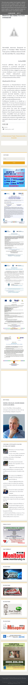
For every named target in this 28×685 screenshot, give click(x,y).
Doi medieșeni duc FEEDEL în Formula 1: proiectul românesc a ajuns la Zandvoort (16, 477)
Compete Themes (12, 682)
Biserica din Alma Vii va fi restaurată (13, 16)
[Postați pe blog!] (4, 124)
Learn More (11, 13)
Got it (19, 13)
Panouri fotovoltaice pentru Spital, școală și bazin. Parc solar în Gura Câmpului (16, 491)
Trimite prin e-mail (9, 129)
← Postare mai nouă (6, 136)
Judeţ (6, 127)
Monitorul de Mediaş (19, 678)
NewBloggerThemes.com (14, 683)
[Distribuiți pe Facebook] (7, 124)
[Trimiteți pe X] (6, 124)
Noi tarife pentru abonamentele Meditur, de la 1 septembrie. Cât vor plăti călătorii (16, 463)
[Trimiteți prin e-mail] (3, 124)
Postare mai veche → (21, 136)
